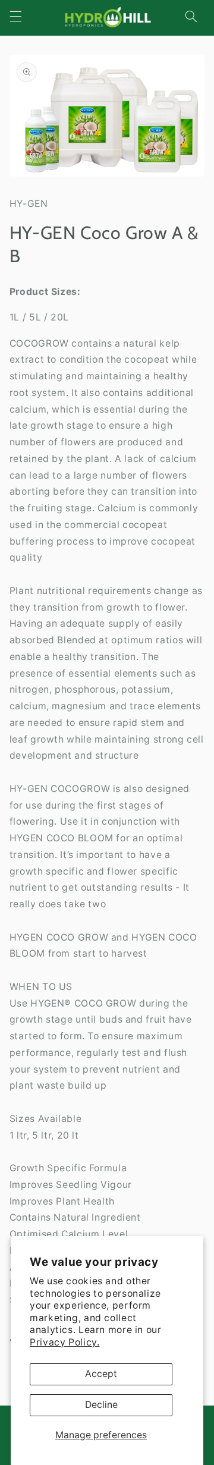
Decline (101, 1404)
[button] (15, 16)
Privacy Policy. (64, 1342)
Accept (101, 1373)
